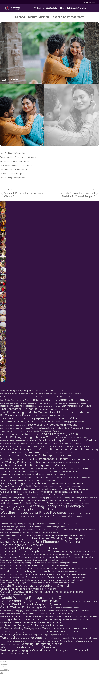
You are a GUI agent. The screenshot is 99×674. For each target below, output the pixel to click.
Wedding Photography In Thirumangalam (42, 503)
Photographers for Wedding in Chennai (26, 619)
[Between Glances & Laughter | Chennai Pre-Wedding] (3, 343)
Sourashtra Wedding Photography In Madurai (51, 468)
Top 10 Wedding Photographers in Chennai (51, 634)
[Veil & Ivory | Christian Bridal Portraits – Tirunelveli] (3, 252)
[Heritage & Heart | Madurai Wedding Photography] (3, 373)
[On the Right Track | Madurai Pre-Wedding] (3, 294)
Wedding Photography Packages (56, 506)
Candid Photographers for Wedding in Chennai (34, 585)
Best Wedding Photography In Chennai (12, 425)
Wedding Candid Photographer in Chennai (14, 641)
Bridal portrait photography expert (15, 560)
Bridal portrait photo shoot (12, 574)
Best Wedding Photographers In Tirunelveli (68, 422)
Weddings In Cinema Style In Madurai (13, 516)
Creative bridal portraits (35, 610)
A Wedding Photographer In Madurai (16, 526)
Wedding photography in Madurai (21, 650)
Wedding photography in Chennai (27, 647)
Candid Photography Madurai (59, 434)
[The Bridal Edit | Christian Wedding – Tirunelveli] (3, 234)
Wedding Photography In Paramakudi (69, 495)
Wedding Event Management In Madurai (77, 477)
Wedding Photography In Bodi (12, 486)
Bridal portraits (53, 574)
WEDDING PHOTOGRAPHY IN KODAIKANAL (19, 492)
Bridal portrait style (33, 580)
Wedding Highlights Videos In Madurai (13, 480)
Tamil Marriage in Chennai (61, 628)
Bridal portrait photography (81, 557)
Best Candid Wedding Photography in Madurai (15, 539)
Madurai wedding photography (40, 452)
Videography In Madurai (33, 474)
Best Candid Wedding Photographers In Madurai (21, 535)
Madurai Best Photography (18, 449)
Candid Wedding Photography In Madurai (67, 440)
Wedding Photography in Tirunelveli (66, 650)
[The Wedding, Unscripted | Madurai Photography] (3, 210)
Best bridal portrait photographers (50, 526)
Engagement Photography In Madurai (78, 446)
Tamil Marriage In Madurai (78, 468)
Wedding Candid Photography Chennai (76, 641)
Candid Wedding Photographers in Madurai (32, 600)
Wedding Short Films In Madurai (79, 513)
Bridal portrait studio (76, 577)
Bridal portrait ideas (8, 557)
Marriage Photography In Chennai (15, 616)
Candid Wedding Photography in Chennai (31, 604)
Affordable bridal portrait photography (17, 524)
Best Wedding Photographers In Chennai (48, 415)
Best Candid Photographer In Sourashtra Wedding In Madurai (53, 397)
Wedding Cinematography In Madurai (49, 477)
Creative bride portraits (57, 610)
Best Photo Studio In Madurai (70, 412)
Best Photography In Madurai (19, 408)
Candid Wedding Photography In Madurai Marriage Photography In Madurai (25, 443)
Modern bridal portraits (43, 616)
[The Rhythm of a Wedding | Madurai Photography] (3, 228)
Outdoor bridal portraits (86, 616)
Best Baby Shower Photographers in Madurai (15, 397)
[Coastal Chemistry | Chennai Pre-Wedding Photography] (3, 307)
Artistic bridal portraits (45, 524)
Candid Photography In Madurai (19, 434)
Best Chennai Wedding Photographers (57, 538)
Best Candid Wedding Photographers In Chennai (42, 532)
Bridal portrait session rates (12, 577)
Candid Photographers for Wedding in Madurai (28, 588)
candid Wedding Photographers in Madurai (28, 437)
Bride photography (76, 580)
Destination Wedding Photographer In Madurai (49, 446)
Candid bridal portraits (41, 582)
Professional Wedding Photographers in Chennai (32, 625)
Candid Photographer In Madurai (78, 428)
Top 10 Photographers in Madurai (16, 634)
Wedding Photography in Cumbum (68, 486)
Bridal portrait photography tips (83, 568)
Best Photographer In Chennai (58, 541)
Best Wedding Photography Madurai (12, 428)
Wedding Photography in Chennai (39, 486)
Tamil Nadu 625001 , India (47, 8)
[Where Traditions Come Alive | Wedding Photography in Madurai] (3, 361)
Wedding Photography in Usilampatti (75, 503)
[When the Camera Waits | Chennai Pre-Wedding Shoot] (3, 337)
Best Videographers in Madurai (15, 415)
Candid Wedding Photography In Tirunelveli (66, 443)
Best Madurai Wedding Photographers (19, 405)
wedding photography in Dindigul (44, 489)
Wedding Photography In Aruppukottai (67, 483)
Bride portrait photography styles (15, 582)
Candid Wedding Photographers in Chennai (36, 597)
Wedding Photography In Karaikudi (74, 489)
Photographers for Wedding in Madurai (71, 619)
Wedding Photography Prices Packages (33, 512)
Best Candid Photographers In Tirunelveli (13, 403)
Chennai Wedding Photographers (67, 608)
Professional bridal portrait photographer (18, 622)
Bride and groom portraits (55, 580)
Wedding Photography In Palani (39, 495)
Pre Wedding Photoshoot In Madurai (23, 462)
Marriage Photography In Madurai (48, 455)
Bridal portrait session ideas (74, 574)
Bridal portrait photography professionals (50, 565)
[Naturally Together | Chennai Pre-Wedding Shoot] (3, 331)
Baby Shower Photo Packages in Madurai (67, 394)
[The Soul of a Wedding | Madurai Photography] (3, 379)
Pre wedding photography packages (84, 459)
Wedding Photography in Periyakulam (15, 498)
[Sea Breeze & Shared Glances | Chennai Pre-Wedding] (3, 313)
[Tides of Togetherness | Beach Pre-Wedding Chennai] (3, 325)
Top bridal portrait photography (23, 637)
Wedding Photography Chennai (42, 643)
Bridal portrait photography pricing (15, 565)
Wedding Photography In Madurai (61, 491)
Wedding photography (10, 644)
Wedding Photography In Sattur (13, 500)
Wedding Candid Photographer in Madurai (44, 641)
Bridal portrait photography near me (48, 560)
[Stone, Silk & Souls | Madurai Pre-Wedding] (3, 276)
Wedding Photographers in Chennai (42, 480)
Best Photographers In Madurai (76, 405)
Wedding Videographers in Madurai (67, 516)
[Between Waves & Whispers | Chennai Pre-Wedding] (3, 319)
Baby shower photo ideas (43, 394)
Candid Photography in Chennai (21, 591)
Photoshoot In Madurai (54, 458)
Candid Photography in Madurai (63, 591)
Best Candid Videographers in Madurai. (72, 403)
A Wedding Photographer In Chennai (69, 524)
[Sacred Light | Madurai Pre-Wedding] (3, 270)
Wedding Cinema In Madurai (56, 474)
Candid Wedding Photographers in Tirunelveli (82, 601)
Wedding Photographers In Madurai (24, 483)
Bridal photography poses (61, 554)
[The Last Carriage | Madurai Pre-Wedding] (3, 282)
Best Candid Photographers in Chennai (15, 400)
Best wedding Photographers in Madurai (30, 551)
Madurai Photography (83, 449)
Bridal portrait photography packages (16, 562)
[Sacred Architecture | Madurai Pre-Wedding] (3, 258)
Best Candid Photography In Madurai (42, 403)
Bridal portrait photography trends (25, 571)
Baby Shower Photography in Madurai (55, 391)
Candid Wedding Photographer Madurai (13, 595)
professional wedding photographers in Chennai (63, 462)
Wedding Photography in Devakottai (14, 489)
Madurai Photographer (53, 449)
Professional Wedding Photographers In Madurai (33, 465)
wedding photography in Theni (12, 503)
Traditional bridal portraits (59, 638)
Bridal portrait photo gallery (54, 557)
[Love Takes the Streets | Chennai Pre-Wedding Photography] (3, 349)
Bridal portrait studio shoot (12, 580)
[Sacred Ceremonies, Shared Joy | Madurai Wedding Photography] (3, 204)
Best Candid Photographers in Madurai (61, 399)
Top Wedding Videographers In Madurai (44, 471)
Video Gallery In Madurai (70, 471)
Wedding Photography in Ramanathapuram (80, 498)
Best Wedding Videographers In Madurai (44, 428)
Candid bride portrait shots (64, 582)
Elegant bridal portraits (79, 610)
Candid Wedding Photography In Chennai (18, 440)
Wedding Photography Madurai (14, 506)
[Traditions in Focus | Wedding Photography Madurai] (3, 367)
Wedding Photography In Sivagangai (42, 500)
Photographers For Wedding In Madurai (18, 459)
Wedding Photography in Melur (12, 495)
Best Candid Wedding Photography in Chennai (65, 535)
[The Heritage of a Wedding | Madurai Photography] (3, 222)
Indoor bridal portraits (39, 613)
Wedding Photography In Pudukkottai (47, 497)
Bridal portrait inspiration (30, 557)
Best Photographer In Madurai (49, 406)
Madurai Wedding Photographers (13, 452)
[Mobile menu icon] (92, 8)
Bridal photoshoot (82, 554)
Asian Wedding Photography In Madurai (20, 390)
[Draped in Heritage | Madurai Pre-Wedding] (3, 264)
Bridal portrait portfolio (35, 574)
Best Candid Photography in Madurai (12, 532)
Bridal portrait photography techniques (50, 568)
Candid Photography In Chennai (46, 431)
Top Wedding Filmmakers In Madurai (13, 471)
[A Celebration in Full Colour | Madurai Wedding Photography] (3, 216)
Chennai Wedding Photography (11, 611)
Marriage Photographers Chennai (61, 613)
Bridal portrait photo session (64, 571)
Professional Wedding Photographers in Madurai (25, 628)
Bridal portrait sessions (36, 577)
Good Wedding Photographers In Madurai (13, 613)
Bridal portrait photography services (16, 568)
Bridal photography (39, 554)
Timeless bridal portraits (82, 628)
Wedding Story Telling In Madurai (39, 516)
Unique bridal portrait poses (84, 638)
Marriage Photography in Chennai (11, 456)
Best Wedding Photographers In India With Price (39, 418)
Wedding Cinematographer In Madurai (17, 477)
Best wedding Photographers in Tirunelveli (78, 551)
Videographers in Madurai (10, 474)
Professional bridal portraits (50, 622)
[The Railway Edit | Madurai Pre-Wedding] (3, 288)
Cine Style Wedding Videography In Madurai (16, 446)
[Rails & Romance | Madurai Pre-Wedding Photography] (3, 301)
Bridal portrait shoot (56, 577)
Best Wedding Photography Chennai (14, 554)
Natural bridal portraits (65, 616)
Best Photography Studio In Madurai (24, 412)
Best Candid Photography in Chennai (79, 529)
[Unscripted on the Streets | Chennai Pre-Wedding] (3, 355)
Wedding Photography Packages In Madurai (28, 509)
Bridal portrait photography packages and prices (56, 562)
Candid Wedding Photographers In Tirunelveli (73, 437)
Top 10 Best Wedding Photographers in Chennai (19, 632)
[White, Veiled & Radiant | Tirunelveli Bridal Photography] (3, 240)
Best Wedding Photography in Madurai (52, 424)
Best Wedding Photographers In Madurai (25, 421)
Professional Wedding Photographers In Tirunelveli (17, 468)
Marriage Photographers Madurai (67, 452)
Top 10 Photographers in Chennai (60, 631)
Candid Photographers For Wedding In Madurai (16, 431)
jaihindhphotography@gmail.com (75, 8)
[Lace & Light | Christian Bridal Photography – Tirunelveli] (3, 246)
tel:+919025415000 (88, 2)
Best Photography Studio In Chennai (54, 409)
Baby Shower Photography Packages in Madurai (16, 394)
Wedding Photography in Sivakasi (71, 500)
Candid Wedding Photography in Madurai (26, 607)
